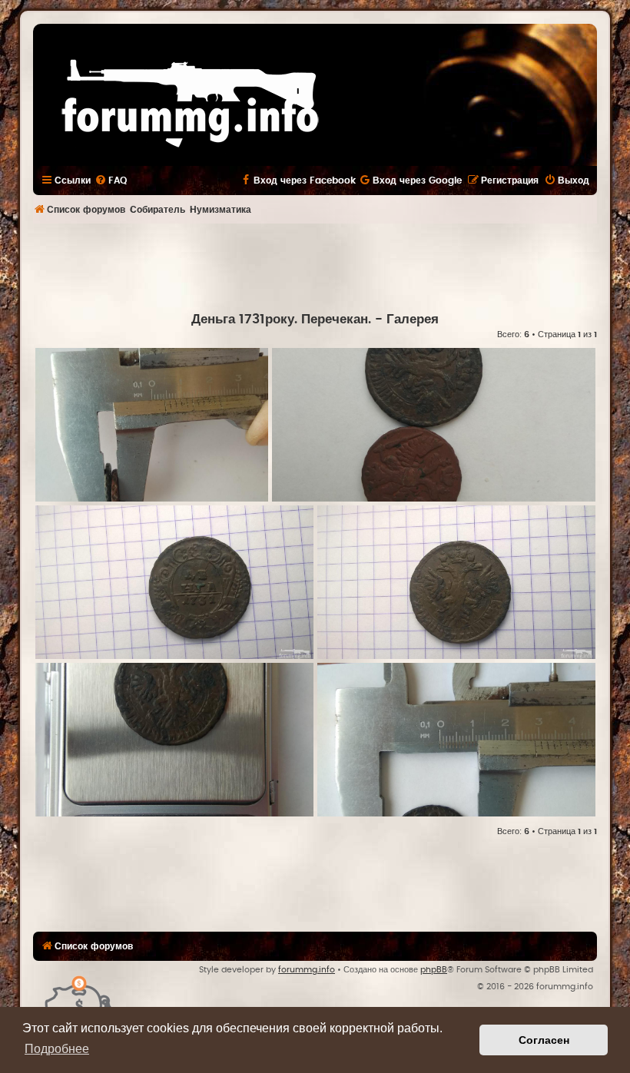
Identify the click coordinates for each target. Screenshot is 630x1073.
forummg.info (306, 969)
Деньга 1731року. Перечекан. (281, 319)
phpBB (433, 969)
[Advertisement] (315, 265)
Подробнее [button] (57, 1048)
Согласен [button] (544, 1040)
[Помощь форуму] (79, 999)
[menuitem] (110, 180)
